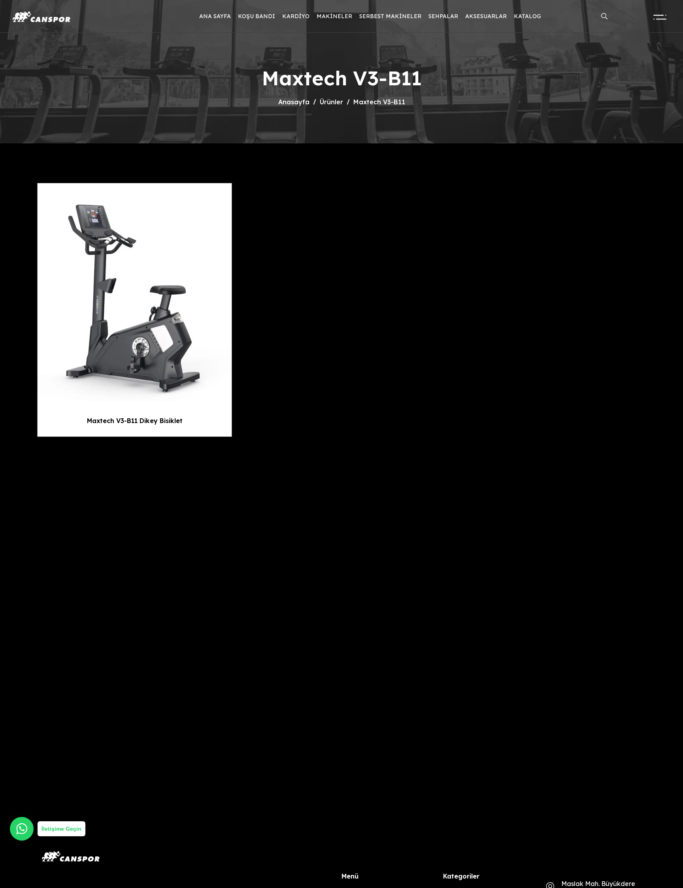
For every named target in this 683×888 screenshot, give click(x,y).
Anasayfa (293, 102)
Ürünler (331, 102)
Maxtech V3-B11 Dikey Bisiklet (135, 421)
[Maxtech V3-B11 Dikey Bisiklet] (135, 292)
